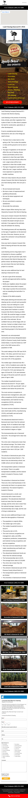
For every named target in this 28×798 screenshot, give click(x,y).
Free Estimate (10, 792)
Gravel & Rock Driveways (8, 791)
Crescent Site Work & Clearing (7, 789)
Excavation (16, 789)
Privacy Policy (17, 792)
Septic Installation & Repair (19, 791)
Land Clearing (22, 789)
